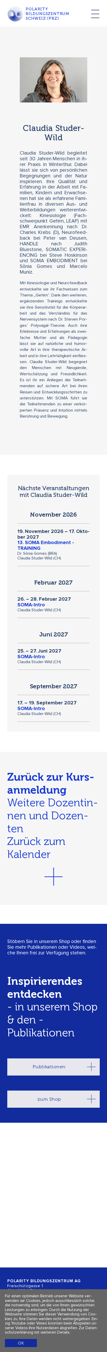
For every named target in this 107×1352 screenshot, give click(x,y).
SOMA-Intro (31, 604)
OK (21, 1343)
